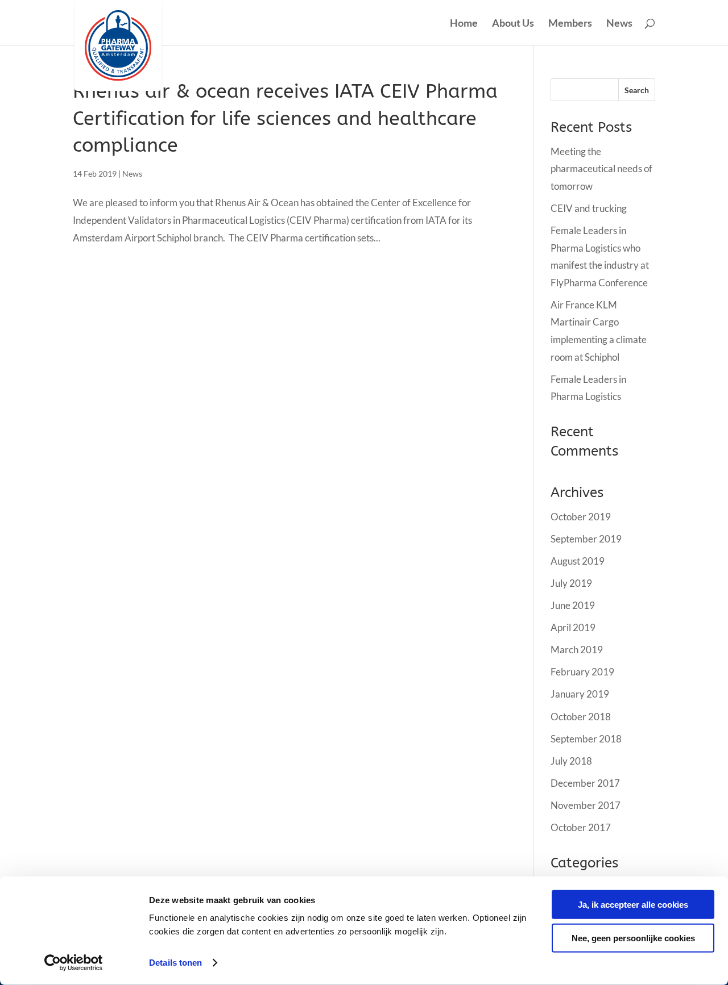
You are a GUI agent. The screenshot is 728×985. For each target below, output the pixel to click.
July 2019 (571, 583)
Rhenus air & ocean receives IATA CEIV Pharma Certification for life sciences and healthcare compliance (285, 118)
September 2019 (586, 539)
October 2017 (581, 827)
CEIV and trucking (589, 208)
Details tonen (175, 962)
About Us (513, 24)
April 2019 (573, 627)
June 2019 (573, 605)
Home (464, 24)
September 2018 (586, 739)
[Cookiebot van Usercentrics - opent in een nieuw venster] (73, 962)
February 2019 (582, 672)
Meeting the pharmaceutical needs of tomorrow (601, 168)
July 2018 (571, 761)
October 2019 (581, 517)
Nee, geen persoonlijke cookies (633, 937)
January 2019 (580, 694)
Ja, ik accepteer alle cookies (633, 904)
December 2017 (585, 783)
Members (570, 24)
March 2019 (577, 650)
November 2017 (586, 805)
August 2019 (578, 561)
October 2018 (581, 717)
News (619, 24)
